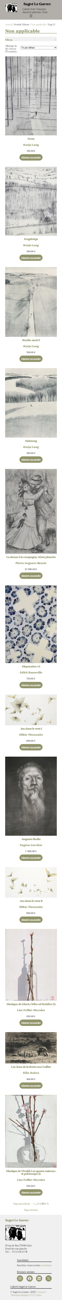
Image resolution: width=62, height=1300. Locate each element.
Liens (39, 1295)
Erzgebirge (31, 238)
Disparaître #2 (31, 666)
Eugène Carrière (31, 845)
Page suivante (31, 1210)
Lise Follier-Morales (31, 1010)
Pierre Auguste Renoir (31, 563)
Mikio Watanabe (31, 734)
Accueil (8, 24)
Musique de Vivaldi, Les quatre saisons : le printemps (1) (31, 1172)
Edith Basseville (31, 672)
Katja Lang (31, 144)
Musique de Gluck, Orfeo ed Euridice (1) (31, 1003)
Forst (31, 138)
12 (40, 1203)
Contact (41, 1292)
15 (48, 1203)
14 (45, 1203)
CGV (32, 1295)
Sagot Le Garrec (37, 3)
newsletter (46, 1265)
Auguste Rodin (31, 838)
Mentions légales (19, 1295)
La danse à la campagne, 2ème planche (30, 556)
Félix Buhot (31, 1072)
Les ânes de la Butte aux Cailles (31, 1066)
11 (38, 1203)
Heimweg (31, 440)
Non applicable (38, 24)
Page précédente (21, 1203)
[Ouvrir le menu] (31, 16)
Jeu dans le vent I (31, 728)
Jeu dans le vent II (31, 900)
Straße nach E (31, 340)
